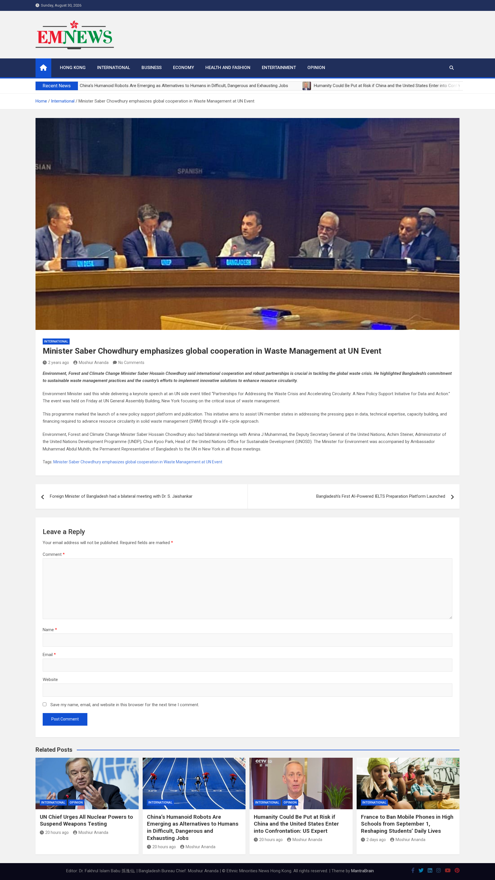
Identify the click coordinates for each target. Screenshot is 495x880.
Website (50, 679)
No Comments (131, 362)
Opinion (316, 67)
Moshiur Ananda (94, 362)
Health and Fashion (227, 67)
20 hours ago (57, 832)
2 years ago (58, 362)
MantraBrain (362, 870)
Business (152, 67)
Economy (183, 67)
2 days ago (376, 839)
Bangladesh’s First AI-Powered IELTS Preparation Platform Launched (380, 496)
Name (50, 629)
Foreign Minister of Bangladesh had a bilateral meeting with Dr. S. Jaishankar (121, 496)
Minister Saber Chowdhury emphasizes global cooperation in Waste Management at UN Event (137, 462)
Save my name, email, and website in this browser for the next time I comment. (124, 704)
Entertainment (279, 67)
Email (49, 654)
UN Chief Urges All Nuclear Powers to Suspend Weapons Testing (86, 820)
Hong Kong (73, 67)
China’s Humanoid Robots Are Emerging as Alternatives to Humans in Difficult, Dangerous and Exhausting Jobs (192, 827)
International (113, 67)
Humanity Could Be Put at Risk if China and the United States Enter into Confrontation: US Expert (296, 824)
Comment (54, 554)
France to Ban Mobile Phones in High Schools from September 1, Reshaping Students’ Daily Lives (407, 824)
